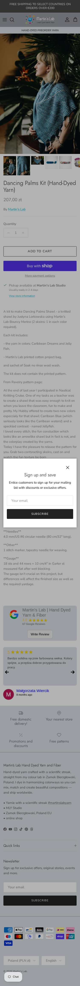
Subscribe (40, 514)
